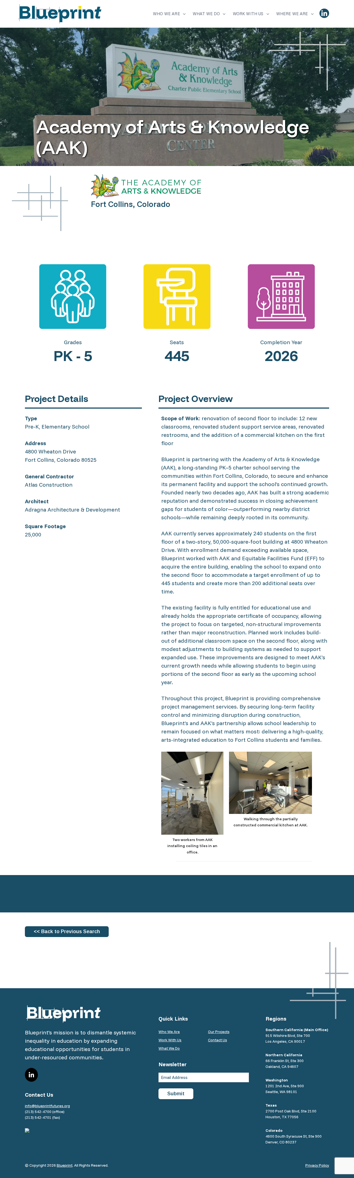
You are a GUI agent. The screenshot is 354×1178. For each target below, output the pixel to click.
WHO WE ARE (166, 13)
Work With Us (169, 1039)
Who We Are (169, 1031)
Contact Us (217, 1039)
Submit (175, 1093)
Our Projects (219, 1031)
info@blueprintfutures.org (47, 1105)
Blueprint (64, 1165)
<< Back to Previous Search (67, 931)
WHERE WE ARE (292, 13)
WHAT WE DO (206, 13)
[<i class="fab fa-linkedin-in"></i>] (324, 13)
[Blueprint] (60, 14)
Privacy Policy (317, 1165)
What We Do (169, 1048)
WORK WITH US (248, 13)
